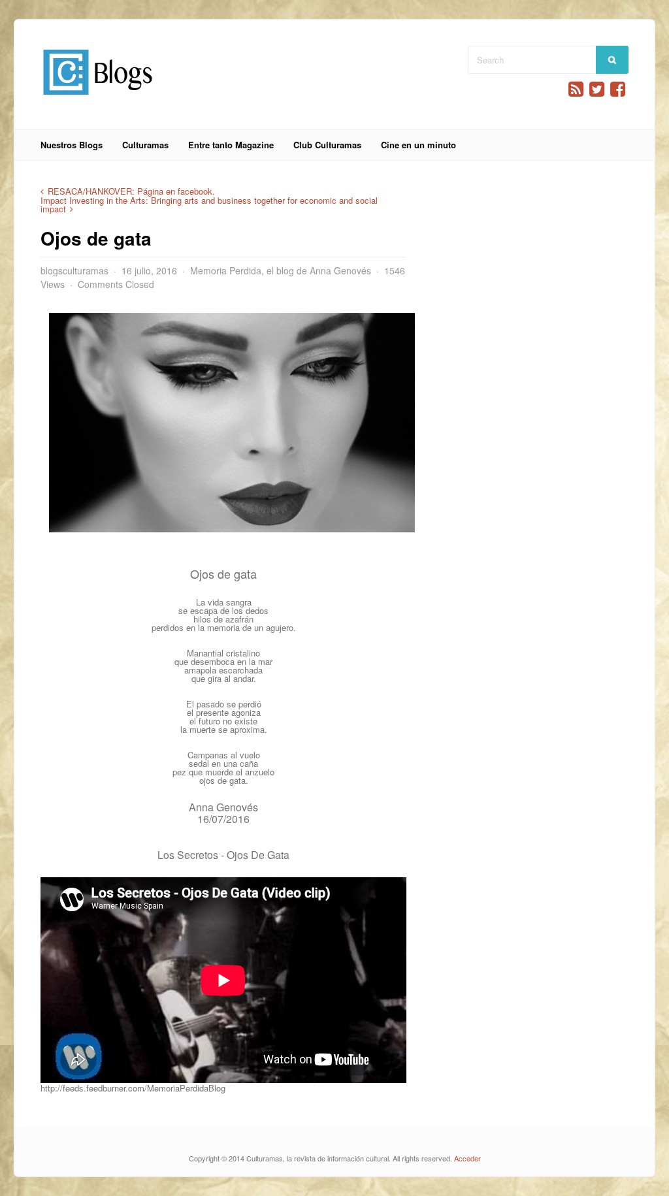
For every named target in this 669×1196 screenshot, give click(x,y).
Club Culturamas (327, 144)
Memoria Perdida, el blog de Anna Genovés (280, 270)
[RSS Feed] (575, 89)
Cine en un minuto (418, 144)
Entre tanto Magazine (231, 144)
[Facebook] (617, 89)
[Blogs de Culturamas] (98, 99)
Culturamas (145, 144)
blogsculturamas (74, 270)
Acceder (467, 1158)
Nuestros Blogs (72, 144)
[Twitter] (596, 89)
